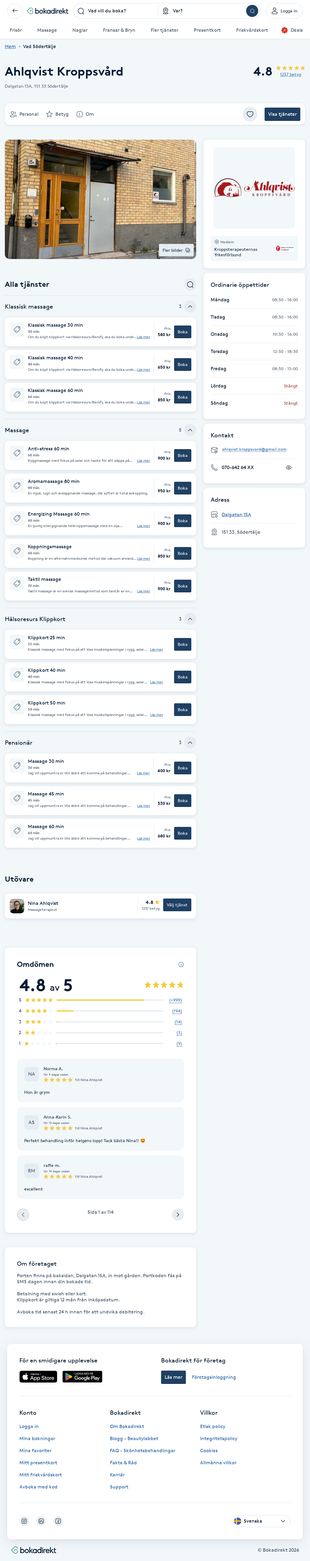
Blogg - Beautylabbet (134, 1438)
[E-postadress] (257, 449)
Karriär (117, 1475)
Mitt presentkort (38, 1462)
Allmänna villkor (218, 1462)
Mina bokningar (37, 1438)
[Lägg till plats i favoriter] (250, 114)
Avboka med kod (38, 1487)
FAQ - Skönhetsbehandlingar (142, 1450)
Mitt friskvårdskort (40, 1475)
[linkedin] (41, 1521)
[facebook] (58, 1521)
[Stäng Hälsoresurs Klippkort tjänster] (190, 619)
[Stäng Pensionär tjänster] (190, 743)
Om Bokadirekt (127, 1426)
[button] (100, 332)
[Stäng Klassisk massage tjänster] (190, 306)
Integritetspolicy (218, 1438)
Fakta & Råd (123, 1462)
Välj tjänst (177, 904)
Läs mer (143, 337)
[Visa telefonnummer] (289, 468)
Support (119, 1487)
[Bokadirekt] (47, 11)
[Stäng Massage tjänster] (190, 430)
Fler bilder (173, 250)
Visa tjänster (282, 114)
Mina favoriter (35, 1450)
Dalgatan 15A (236, 514)
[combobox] (116, 11)
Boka (183, 331)
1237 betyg (290, 74)
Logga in (29, 1426)
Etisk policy (212, 1426)
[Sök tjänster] (190, 284)
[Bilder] (254, 187)
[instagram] (24, 1521)
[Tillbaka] (15, 11)
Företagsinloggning (214, 1377)
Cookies (209, 1450)
